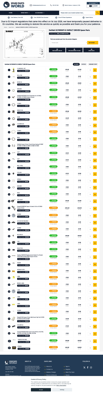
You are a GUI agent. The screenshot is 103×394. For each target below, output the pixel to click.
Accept (41, 389)
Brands (68, 375)
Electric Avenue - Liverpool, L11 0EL (72, 5)
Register (68, 369)
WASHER (19, 89)
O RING (19, 103)
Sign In (67, 366)
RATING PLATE (21, 269)
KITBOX (19, 346)
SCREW (19, 214)
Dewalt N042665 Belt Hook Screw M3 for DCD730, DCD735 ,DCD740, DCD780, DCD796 (30, 332)
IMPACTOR (20, 110)
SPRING (19, 179)
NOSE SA (19, 82)
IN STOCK (84, 64)
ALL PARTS (76, 64)
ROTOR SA (20, 234)
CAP (18, 241)
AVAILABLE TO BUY (93, 64)
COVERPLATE (20, 124)
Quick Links (48, 361)
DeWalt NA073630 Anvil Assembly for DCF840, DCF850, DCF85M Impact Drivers (29, 96)
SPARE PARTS (24, 13)
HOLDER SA (20, 325)
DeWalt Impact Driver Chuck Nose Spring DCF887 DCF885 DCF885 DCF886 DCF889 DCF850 (30, 145)
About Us (28, 361)
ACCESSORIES (39, 13)
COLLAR (19, 172)
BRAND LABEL (20, 283)
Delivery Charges (51, 372)
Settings (62, 389)
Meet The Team (70, 372)
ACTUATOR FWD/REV (22, 221)
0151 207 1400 (55, 5)
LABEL (18, 276)
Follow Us (86, 361)
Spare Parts (11, 27)
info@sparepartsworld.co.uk (39, 5)
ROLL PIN (19, 75)
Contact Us (49, 369)
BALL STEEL (20, 165)
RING (18, 137)
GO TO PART (93, 42)
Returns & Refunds (51, 375)
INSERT (19, 263)
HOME (10, 13)
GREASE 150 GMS (22, 339)
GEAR (18, 117)
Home (5, 27)
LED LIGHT (20, 199)
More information (61, 385)
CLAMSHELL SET (21, 68)
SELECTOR (20, 248)
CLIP (18, 152)
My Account (92, 3)
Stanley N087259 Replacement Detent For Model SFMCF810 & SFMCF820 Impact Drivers (30, 255)
